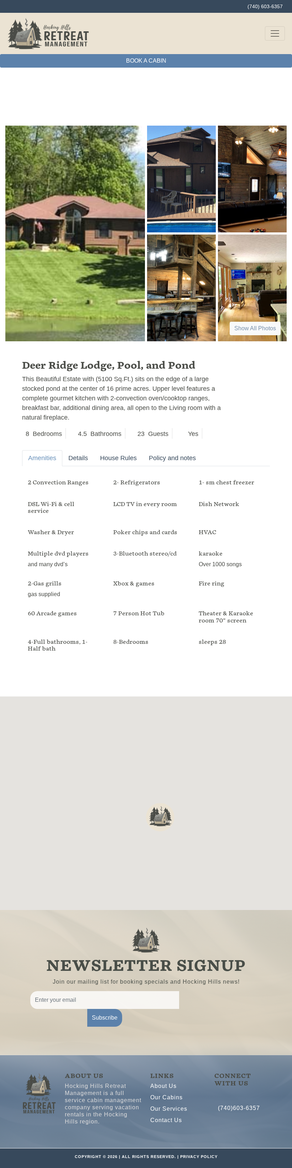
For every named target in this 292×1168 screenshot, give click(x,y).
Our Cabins (166, 1097)
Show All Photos (255, 328)
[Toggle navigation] (275, 33)
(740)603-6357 (239, 1108)
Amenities (42, 458)
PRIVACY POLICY (199, 1156)
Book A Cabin (146, 61)
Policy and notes (172, 458)
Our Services (168, 1109)
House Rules (118, 458)
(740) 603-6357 (265, 6)
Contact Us (166, 1120)
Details (78, 458)
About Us (163, 1086)
